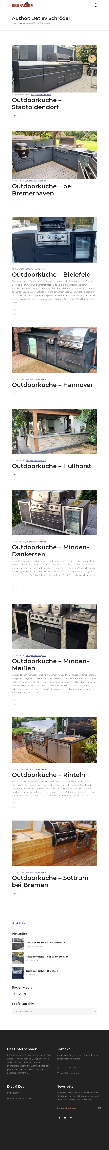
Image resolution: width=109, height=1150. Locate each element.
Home (15, 23)
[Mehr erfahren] (14, 115)
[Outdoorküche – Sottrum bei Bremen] (54, 843)
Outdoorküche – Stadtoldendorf (36, 103)
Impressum (13, 1092)
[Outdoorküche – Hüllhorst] (54, 431)
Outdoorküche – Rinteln (48, 774)
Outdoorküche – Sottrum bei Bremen (50, 881)
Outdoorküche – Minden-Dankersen (50, 551)
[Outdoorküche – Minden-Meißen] (54, 626)
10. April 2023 (18, 181)
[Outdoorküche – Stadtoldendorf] (54, 91)
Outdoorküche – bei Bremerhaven (42, 190)
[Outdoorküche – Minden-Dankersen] (54, 512)
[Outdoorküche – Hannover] (54, 350)
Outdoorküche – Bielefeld (51, 274)
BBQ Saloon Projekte (41, 94)
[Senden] (100, 1107)
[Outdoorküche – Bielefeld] (54, 240)
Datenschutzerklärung (19, 1098)
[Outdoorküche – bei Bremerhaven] (54, 177)
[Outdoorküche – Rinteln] (54, 740)
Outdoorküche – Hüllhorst (51, 466)
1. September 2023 (20, 94)
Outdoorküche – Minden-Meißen (50, 664)
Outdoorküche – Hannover (52, 385)
